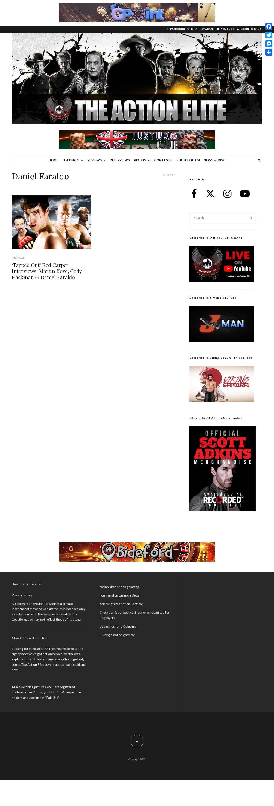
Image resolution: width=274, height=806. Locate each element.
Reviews (94, 160)
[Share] (269, 52)
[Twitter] (269, 35)
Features (70, 160)
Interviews (120, 160)
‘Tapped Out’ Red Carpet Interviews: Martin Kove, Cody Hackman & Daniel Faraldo (47, 271)
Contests (163, 160)
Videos (140, 160)
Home (53, 160)
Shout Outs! (188, 160)
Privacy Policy (22, 595)
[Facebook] (269, 26)
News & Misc (215, 160)
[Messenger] (269, 43)
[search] (251, 218)
